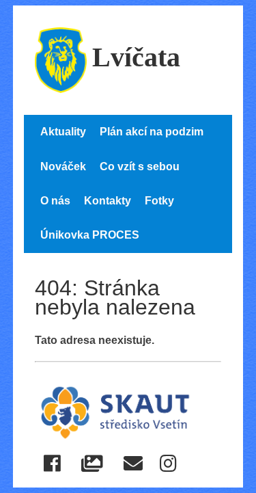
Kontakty (107, 200)
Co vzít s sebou (140, 166)
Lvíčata (136, 57)
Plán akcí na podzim (151, 131)
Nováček (63, 166)
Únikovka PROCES (89, 235)
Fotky (159, 200)
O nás (55, 200)
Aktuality (63, 131)
